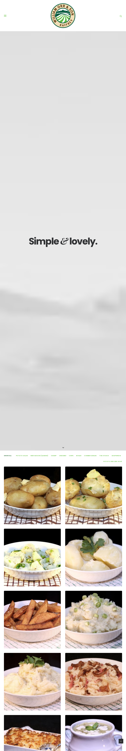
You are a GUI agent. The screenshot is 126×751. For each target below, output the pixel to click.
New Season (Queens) (39, 455)
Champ (53, 455)
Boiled (78, 455)
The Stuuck (104, 455)
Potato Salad (22, 455)
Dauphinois (116, 455)
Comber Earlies (90, 455)
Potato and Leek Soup (112, 461)
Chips (71, 455)
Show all (7, 455)
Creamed (62, 455)
